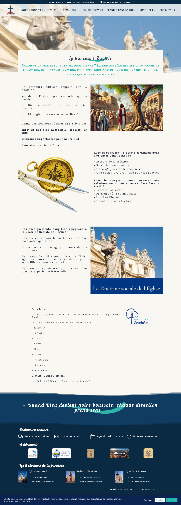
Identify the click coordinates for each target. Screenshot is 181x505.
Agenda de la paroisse (110, 436)
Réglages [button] (148, 500)
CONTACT (165, 10)
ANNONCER (146, 10)
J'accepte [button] (172, 500)
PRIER (52, 10)
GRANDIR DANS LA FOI (119, 10)
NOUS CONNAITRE (32, 10)
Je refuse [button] (160, 500)
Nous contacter (70, 436)
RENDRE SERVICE (93, 10)
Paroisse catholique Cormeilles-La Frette (64, 2)
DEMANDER (69, 10)
